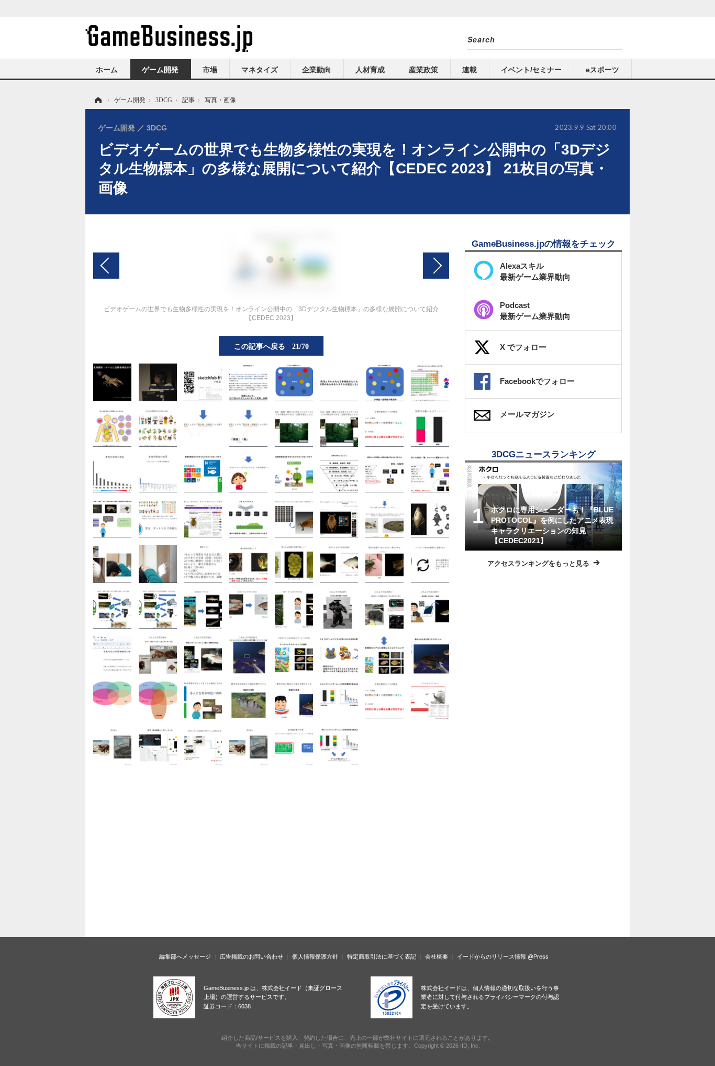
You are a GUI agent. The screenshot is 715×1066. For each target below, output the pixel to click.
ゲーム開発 (160, 69)
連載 (469, 69)
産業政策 (423, 69)
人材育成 (370, 69)
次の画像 (436, 265)
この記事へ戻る (271, 345)
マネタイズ (259, 69)
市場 (210, 69)
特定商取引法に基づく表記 (381, 956)
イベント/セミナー (531, 69)
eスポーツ (602, 69)
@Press (538, 956)
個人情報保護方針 (315, 956)
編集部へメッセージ (185, 956)
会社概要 (436, 956)
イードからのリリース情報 (491, 956)
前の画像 (106, 265)
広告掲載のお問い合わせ (251, 956)
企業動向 (316, 69)
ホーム (107, 69)
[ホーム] (97, 100)
